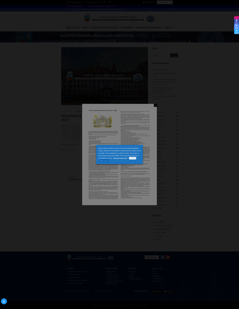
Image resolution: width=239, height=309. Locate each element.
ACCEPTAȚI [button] (133, 158)
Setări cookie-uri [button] (104, 161)
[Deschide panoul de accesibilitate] (4, 301)
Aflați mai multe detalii (120, 158)
